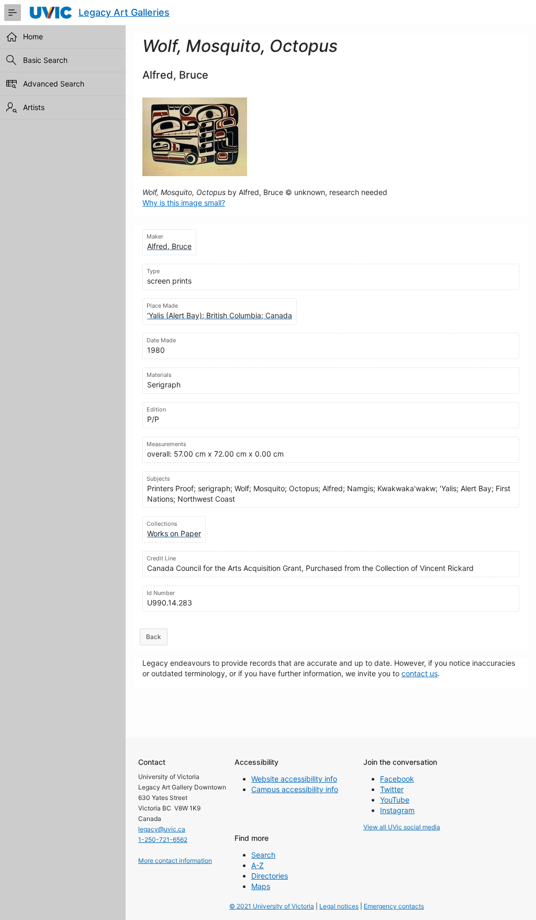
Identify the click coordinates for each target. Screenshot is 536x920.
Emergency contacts (394, 906)
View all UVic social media (401, 827)
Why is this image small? (183, 202)
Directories (269, 875)
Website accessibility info (294, 778)
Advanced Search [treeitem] (53, 83)
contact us (419, 673)
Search (263, 854)
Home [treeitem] (33, 36)
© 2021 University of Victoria (271, 906)
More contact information (175, 860)
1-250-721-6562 (162, 839)
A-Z (257, 865)
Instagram (397, 810)
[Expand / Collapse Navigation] (12, 12)
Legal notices (339, 906)
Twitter (392, 789)
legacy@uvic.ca (161, 829)
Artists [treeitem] (33, 107)
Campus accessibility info (294, 789)
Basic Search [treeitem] (45, 60)
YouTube (394, 799)
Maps (260, 886)
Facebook (397, 778)
